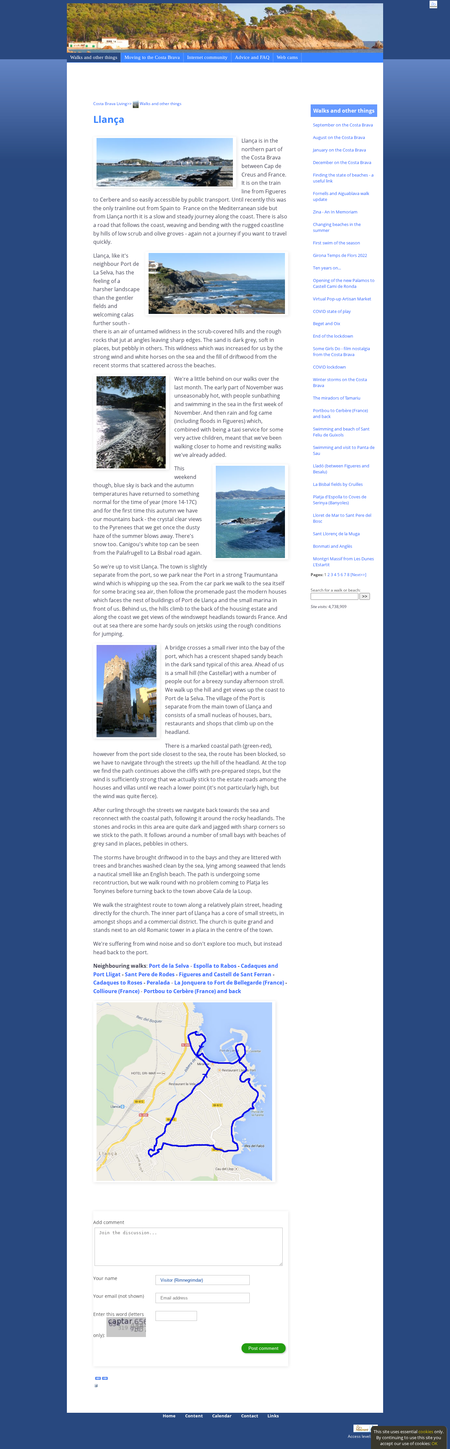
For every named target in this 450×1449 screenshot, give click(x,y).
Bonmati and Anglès (332, 546)
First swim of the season (336, 243)
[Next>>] (358, 574)
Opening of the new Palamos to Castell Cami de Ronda (344, 283)
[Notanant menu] (361, 1431)
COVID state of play (332, 311)
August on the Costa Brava (339, 137)
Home (169, 1416)
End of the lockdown (333, 336)
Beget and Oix (326, 323)
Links (273, 1416)
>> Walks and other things (154, 103)
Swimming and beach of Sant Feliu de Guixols (341, 432)
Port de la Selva (169, 965)
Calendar (222, 1416)
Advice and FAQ (252, 57)
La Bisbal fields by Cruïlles (338, 484)
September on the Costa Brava (343, 125)
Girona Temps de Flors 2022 (340, 255)
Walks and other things (93, 57)
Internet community (207, 57)
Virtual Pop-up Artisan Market (342, 299)
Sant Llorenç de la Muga (336, 534)
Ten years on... (327, 268)
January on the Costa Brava (339, 150)
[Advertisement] (213, 83)
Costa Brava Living (110, 103)
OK (434, 1443)
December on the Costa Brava (342, 162)
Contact (249, 1416)
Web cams (287, 57)
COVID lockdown (329, 367)
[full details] (96, 1387)
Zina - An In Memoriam (335, 212)
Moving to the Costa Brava (152, 57)
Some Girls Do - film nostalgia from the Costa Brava (341, 351)
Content (194, 1416)
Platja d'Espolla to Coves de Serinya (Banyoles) (339, 500)
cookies (425, 1432)
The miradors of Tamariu (336, 398)
